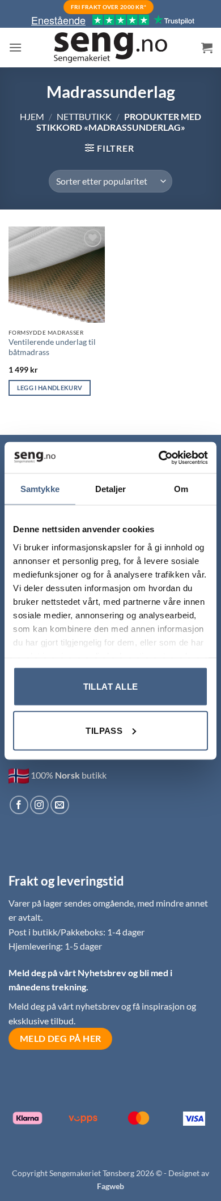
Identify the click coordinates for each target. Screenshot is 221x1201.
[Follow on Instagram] (39, 805)
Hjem (32, 116)
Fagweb (110, 1186)
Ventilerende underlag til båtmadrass (52, 347)
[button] (15, 47)
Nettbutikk (84, 116)
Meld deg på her (60, 1038)
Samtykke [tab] (40, 489)
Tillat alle (110, 686)
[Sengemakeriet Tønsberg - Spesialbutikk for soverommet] (110, 47)
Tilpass (104, 730)
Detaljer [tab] (110, 489)
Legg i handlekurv (50, 387)
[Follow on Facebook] (19, 805)
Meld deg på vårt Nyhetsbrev (68, 972)
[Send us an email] (59, 805)
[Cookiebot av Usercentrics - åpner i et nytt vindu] (159, 457)
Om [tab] (181, 489)
